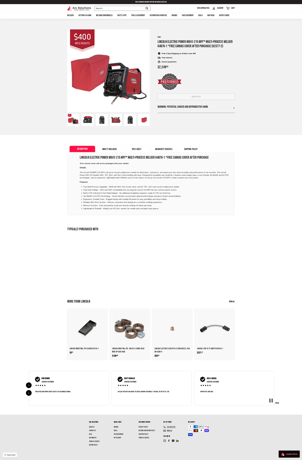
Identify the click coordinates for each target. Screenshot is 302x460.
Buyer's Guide (224, 15)
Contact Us (92, 430)
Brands (174, 15)
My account (117, 438)
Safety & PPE (121, 15)
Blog (90, 434)
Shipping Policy (143, 434)
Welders (70, 15)
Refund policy (93, 445)
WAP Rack (210, 15)
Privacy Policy (143, 427)
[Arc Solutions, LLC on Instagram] (164, 440)
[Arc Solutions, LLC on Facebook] (169, 440)
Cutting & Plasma (84, 15)
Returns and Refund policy (147, 430)
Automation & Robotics (158, 15)
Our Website (92, 438)
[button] (29, 393)
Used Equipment (188, 15)
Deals (200, 15)
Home (159, 37)
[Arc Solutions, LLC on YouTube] (173, 440)
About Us (91, 427)
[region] (151, 388)
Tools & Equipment (138, 15)
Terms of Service (94, 441)
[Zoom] (108, 70)
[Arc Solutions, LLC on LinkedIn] (177, 440)
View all (232, 301)
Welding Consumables (104, 15)
